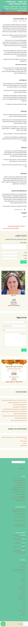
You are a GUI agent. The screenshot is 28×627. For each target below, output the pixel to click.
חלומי (19, 484)
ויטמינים (19, 482)
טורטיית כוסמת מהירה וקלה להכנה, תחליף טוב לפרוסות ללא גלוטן (18, 552)
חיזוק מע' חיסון (22, 484)
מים (20, 489)
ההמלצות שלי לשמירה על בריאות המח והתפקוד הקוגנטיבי (14, 416)
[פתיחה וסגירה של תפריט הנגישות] (3, 10)
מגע (22, 489)
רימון (17, 497)
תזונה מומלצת (22, 500)
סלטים (23, 604)
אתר (25, 258)
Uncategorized (22, 562)
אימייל (25, 255)
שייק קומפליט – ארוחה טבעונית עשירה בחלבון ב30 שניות (15, 409)
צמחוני (18, 494)
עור (24, 606)
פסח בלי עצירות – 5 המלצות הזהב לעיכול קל (17, 402)
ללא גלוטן (23, 579)
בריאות (20, 480)
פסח (23, 494)
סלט (18, 492)
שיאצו (17, 499)
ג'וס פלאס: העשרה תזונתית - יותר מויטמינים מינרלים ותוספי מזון (14, 438)
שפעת (14, 499)
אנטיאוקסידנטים (20, 478)
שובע (19, 499)
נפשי (24, 602)
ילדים (19, 487)
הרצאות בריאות (23, 445)
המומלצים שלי (22, 567)
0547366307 (10, 305)
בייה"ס (24, 480)
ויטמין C (21, 482)
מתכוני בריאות (23, 441)
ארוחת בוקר (15, 478)
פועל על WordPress (22, 624)
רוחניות (22, 497)
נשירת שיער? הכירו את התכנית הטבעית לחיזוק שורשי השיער (14, 411)
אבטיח (24, 478)
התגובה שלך (23, 242)
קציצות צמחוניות (21, 611)
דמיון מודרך (15, 480)
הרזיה (24, 482)
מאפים (23, 584)
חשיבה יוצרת (22, 485)
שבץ (24, 499)
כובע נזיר (16, 487)
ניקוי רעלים (23, 492)
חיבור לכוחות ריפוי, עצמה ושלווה (20, 407)
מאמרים (14, 21)
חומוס (16, 482)
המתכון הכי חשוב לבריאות (10, 228)
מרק (17, 489)
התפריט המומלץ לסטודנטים (17, 226)
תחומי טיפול (22, 615)
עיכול (24, 608)
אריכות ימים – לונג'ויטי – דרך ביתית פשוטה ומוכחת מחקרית (14, 400)
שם (25, 252)
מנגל (19, 489)
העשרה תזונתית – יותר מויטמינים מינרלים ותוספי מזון (18, 570)
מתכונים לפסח (22, 599)
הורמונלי (23, 564)
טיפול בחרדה (23, 487)
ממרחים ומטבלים (21, 588)
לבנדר (13, 487)
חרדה (17, 484)
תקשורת (17, 500)
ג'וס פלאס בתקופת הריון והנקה (20, 413)
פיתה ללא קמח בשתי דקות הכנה (20, 404)
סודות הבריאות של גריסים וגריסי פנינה (18, 420)
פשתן (21, 494)
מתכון (14, 489)
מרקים (23, 590)
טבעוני (17, 485)
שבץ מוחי (21, 499)
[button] (3, 624)
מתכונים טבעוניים (21, 597)
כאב (24, 577)
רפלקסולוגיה (14, 497)
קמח (16, 494)
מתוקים (23, 593)
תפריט (25, 13)
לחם (24, 489)
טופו (15, 485)
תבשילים (23, 613)
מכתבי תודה (22, 586)
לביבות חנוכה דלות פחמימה (21, 418)
